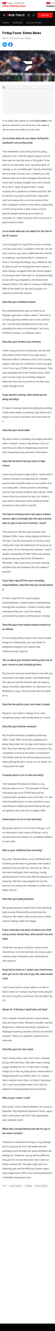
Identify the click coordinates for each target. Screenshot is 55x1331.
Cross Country (15, 1185)
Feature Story (41, 1185)
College (28, 1185)
